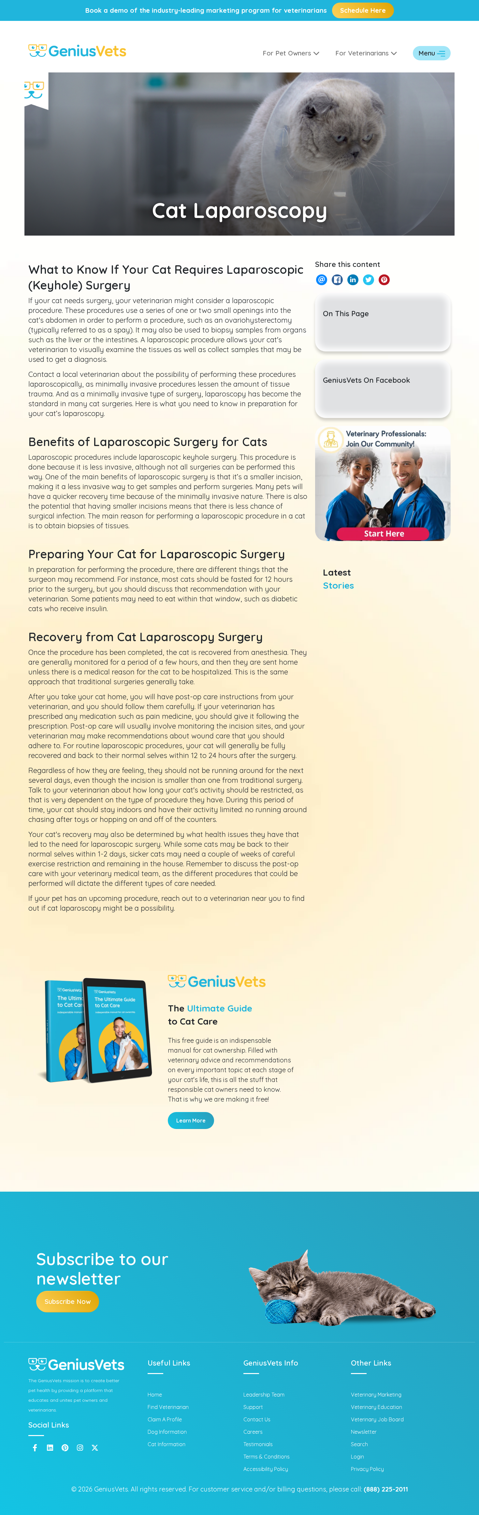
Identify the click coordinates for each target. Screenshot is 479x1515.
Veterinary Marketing (376, 1394)
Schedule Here (363, 10)
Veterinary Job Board (377, 1419)
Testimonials (258, 1444)
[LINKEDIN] (352, 279)
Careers (253, 1432)
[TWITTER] (368, 279)
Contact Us (256, 1419)
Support (253, 1407)
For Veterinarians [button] (363, 53)
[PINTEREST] (384, 279)
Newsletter (364, 1432)
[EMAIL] (321, 279)
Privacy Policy (367, 1469)
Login (357, 1456)
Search (359, 1444)
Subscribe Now (68, 1301)
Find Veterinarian (168, 1407)
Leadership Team (263, 1394)
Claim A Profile (165, 1419)
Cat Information (166, 1444)
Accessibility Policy (265, 1469)
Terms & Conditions (266, 1456)
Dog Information (167, 1432)
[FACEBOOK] (337, 279)
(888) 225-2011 (386, 1489)
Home (155, 1394)
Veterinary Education (376, 1407)
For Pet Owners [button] (288, 53)
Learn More (191, 1120)
